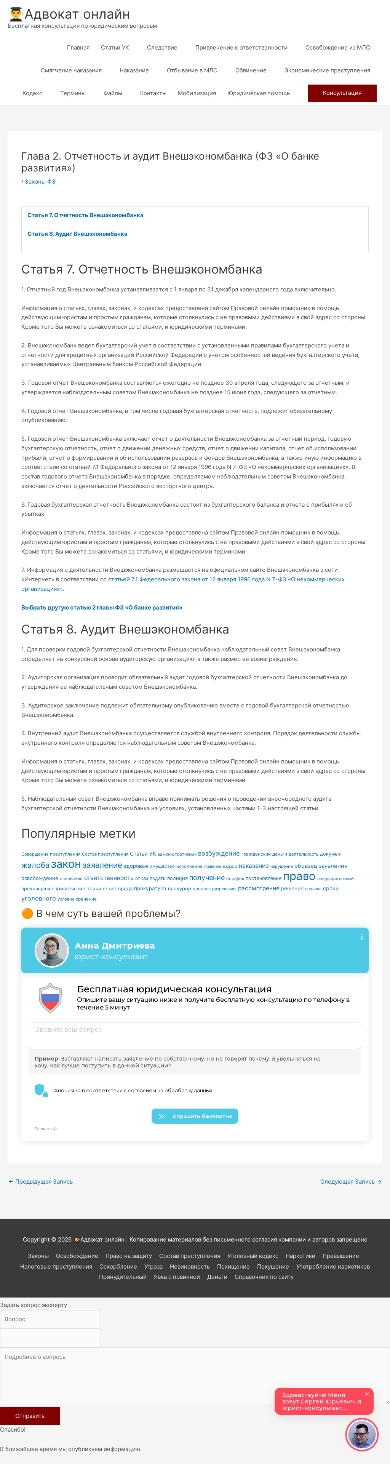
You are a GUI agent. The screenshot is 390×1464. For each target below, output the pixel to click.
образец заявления (320, 865)
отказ (141, 878)
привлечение (69, 888)
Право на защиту (128, 1255)
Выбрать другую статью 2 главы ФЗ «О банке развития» (101, 607)
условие (66, 899)
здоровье (136, 866)
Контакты (153, 93)
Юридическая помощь (258, 93)
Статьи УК (115, 47)
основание (71, 878)
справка (313, 888)
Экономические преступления (327, 70)
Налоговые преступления (56, 1266)
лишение (212, 866)
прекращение (37, 888)
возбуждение (219, 853)
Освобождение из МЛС (337, 47)
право (299, 876)
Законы (38, 1255)
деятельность (303, 854)
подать (158, 878)
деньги (279, 854)
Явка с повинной (177, 1276)
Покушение (273, 1266)
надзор (230, 866)
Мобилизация (197, 93)
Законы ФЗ (40, 181)
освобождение (39, 878)
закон (66, 863)
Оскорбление (118, 1266)
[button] (342, 93)
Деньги (217, 1276)
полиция (177, 878)
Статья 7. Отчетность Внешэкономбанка (85, 215)
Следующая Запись (351, 1181)
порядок (235, 878)
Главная (78, 47)
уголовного (38, 898)
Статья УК (143, 853)
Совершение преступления (50, 854)
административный (177, 854)
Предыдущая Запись (40, 1181)
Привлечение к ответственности (241, 47)
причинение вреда (109, 888)
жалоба (35, 865)
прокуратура (150, 888)
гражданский (256, 854)
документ (331, 854)
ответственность (109, 878)
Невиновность (190, 1266)
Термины (73, 93)
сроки (331, 888)
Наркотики (300, 1255)
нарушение (281, 866)
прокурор (179, 888)
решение (292, 888)
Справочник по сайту (264, 1276)
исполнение (189, 866)
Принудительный (123, 1276)
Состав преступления (105, 854)
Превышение (341, 1255)
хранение (86, 899)
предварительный (335, 878)
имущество (162, 866)
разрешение (224, 888)
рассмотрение (259, 888)
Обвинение (251, 70)
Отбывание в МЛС (192, 70)
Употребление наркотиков (333, 1266)
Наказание (134, 70)
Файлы (113, 93)
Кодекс (32, 93)
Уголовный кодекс (252, 1255)
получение (207, 878)
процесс (202, 888)
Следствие (162, 47)
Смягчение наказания (71, 70)
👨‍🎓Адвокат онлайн (69, 14)
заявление (102, 865)
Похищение (233, 1266)
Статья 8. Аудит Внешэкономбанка (77, 233)
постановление (263, 878)
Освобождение (77, 1255)
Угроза (153, 1266)
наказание (254, 865)
